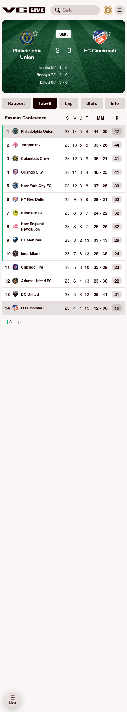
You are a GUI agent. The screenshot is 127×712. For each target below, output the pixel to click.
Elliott (45, 82)
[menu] (120, 10)
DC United (30, 294)
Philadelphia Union (37, 131)
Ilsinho (44, 67)
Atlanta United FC (36, 280)
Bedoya (43, 74)
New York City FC (36, 185)
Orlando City (32, 172)
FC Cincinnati (32, 308)
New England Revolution (32, 226)
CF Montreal (31, 240)
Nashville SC (32, 213)
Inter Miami (30, 253)
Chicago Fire (32, 267)
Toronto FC (30, 145)
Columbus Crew (35, 158)
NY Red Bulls (32, 199)
